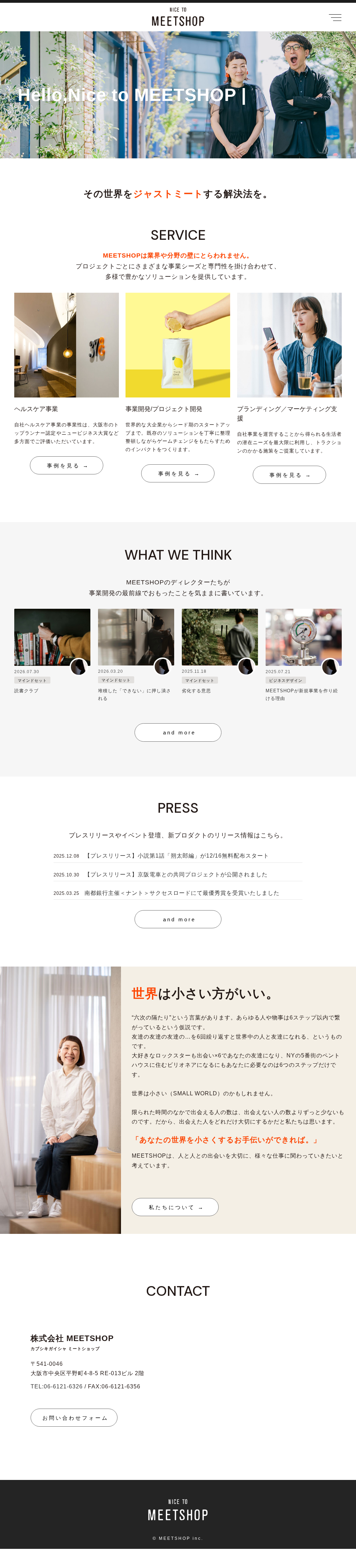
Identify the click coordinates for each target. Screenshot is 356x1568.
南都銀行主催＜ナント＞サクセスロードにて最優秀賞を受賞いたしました (182, 893)
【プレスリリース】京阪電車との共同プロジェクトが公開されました (176, 874)
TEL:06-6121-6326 (57, 1386)
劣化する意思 (196, 690)
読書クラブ (26, 690)
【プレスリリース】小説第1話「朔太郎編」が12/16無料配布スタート (176, 856)
